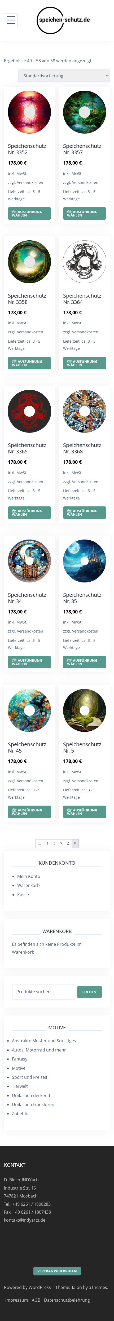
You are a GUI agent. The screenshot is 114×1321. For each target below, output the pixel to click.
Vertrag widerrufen (57, 1271)
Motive (18, 1068)
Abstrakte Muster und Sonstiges (44, 1041)
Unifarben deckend (31, 1095)
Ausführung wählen (27, 213)
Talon (76, 1287)
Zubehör (20, 1113)
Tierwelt (20, 1086)
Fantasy (19, 1059)
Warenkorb (28, 885)
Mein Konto (28, 876)
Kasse (23, 895)
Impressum (16, 1300)
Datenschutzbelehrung (67, 1300)
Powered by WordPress (27, 1287)
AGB (36, 1300)
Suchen (89, 991)
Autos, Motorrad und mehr (39, 1050)
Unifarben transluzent (34, 1104)
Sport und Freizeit (29, 1077)
